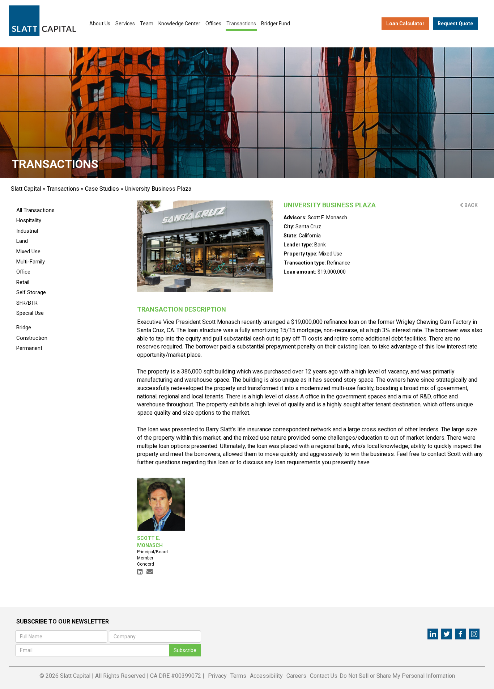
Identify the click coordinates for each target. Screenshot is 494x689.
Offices (213, 23)
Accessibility (266, 675)
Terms (238, 675)
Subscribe (185, 650)
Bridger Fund (275, 23)
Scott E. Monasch (327, 217)
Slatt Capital (26, 188)
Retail (22, 282)
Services (125, 23)
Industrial (27, 231)
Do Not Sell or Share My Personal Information (397, 675)
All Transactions (35, 210)
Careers (296, 675)
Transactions (241, 23)
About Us (99, 23)
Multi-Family (30, 261)
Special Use (30, 313)
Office (23, 272)
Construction (31, 338)
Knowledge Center (179, 23)
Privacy (217, 675)
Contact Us (323, 675)
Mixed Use (28, 251)
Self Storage (31, 292)
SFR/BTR (27, 303)
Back (470, 205)
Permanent (29, 348)
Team (146, 23)
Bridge (23, 327)
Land (22, 241)
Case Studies (102, 188)
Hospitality (28, 220)
